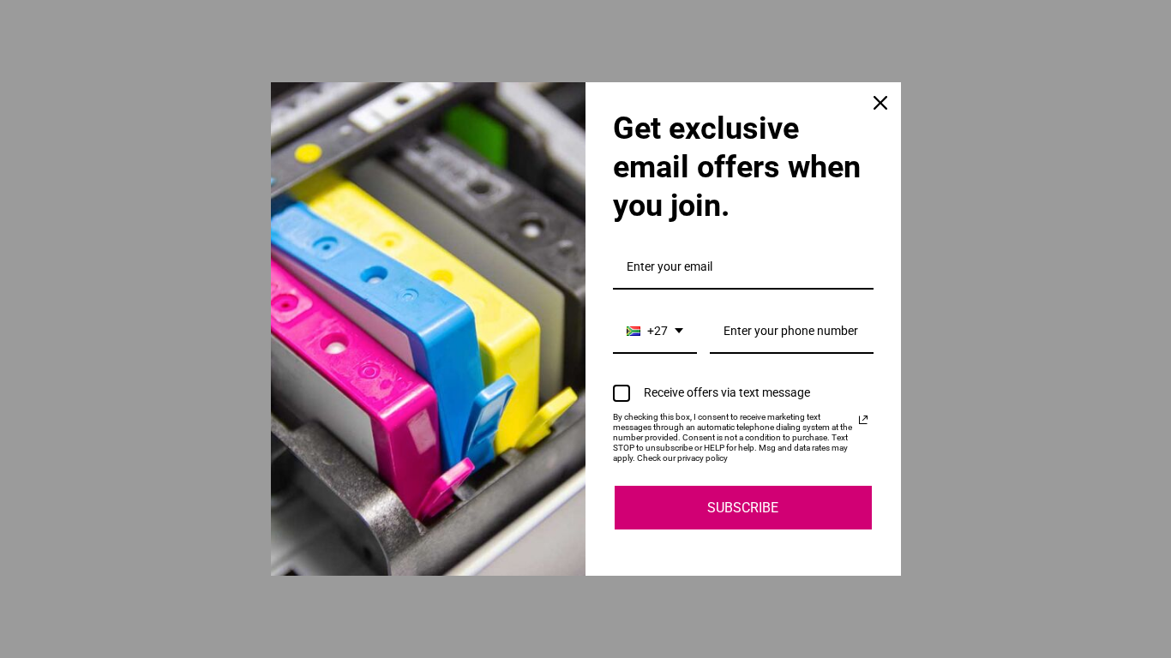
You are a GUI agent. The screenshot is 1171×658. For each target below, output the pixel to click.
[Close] (880, 102)
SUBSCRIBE (742, 507)
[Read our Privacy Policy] (863, 420)
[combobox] (655, 332)
